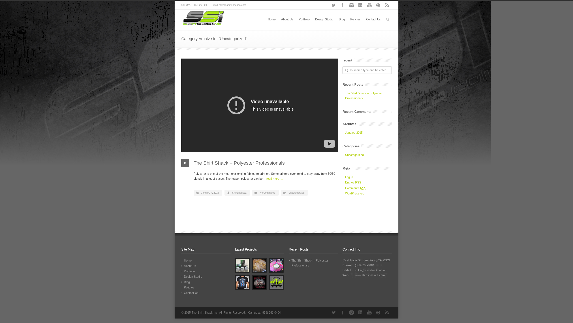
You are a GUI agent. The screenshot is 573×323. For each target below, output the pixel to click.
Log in (349, 177)
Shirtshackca (239, 192)
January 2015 (354, 132)
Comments (355, 188)
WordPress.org (354, 193)
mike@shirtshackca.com (371, 270)
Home (272, 19)
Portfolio (304, 19)
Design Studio (324, 19)
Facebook (342, 5)
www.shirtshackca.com (370, 275)
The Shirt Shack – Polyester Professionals (239, 163)
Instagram (351, 5)
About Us (287, 19)
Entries (353, 182)
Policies (355, 19)
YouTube (369, 5)
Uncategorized (296, 192)
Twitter (333, 5)
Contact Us (373, 19)
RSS (387, 5)
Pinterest (378, 5)
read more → (274, 178)
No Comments (267, 192)
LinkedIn (360, 5)
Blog (342, 19)
